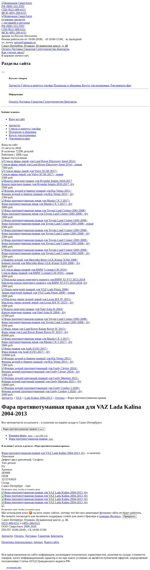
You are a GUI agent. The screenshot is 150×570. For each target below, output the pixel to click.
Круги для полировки (96, 85)
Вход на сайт (17, 119)
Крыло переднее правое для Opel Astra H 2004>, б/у (33, 312)
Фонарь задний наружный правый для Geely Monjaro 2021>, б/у (41, 381)
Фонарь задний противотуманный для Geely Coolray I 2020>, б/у (41, 391)
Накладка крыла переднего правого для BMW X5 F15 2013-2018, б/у (44, 282)
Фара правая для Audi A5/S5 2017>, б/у (25, 351)
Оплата (6, 49)
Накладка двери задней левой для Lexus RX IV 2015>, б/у (37, 302)
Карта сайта (51, 542)
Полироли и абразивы (68, 85)
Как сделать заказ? (13, 52)
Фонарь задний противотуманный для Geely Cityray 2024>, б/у (40, 371)
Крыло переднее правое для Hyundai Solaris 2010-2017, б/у (37, 184)
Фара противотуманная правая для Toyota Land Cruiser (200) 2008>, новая (47, 223)
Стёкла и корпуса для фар (37, 85)
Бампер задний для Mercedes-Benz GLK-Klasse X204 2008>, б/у (40, 263)
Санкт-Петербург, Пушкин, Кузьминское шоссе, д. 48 (34, 45)
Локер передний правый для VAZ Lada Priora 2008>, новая (38, 292)
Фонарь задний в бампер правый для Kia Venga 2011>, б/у (37, 194)
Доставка (17, 49)
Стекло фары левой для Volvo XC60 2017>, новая (32, 174)
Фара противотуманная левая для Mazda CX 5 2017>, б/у (36, 203)
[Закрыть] (2, 72)
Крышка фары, (28, 435)
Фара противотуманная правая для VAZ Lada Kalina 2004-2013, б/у (43, 453)
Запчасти (15, 85)
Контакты (63, 49)
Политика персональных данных (22, 542)
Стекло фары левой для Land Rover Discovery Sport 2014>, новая (41, 164)
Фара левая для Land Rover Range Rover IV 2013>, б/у (34, 332)
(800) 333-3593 (12, 6)
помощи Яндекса (110, 516)
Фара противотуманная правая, (31, 438)
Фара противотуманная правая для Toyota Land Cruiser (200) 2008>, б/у (45, 233)
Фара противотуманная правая (23, 429)
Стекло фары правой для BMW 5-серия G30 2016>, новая (37, 272)
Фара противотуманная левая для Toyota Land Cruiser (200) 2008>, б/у (44, 213)
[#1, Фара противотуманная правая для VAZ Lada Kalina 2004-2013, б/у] (75, 499)
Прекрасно (129, 516)
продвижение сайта (14, 568)
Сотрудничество (46, 49)
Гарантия (30, 49)
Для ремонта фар (120, 85)
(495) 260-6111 (14, 12)
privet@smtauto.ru (25, 42)
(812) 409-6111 (13, 9)
